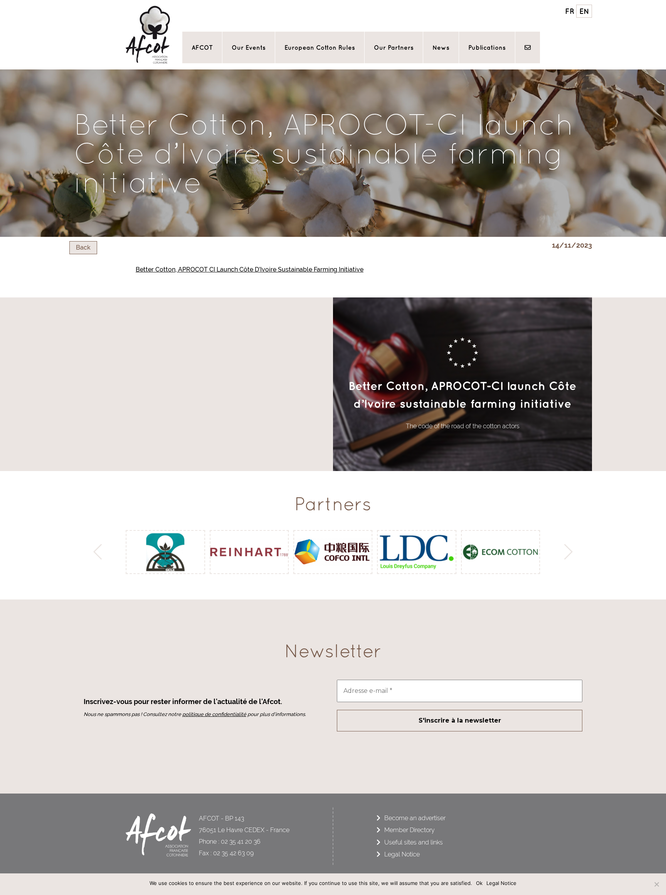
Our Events (249, 47)
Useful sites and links (413, 842)
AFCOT (202, 47)
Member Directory (409, 830)
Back (83, 247)
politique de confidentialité (214, 714)
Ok (479, 883)
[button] (100, 552)
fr (569, 11)
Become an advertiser (415, 818)
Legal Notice (402, 854)
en (584, 11)
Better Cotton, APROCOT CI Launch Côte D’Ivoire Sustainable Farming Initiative (249, 269)
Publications (487, 47)
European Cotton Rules (319, 47)
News (440, 47)
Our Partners (394, 47)
